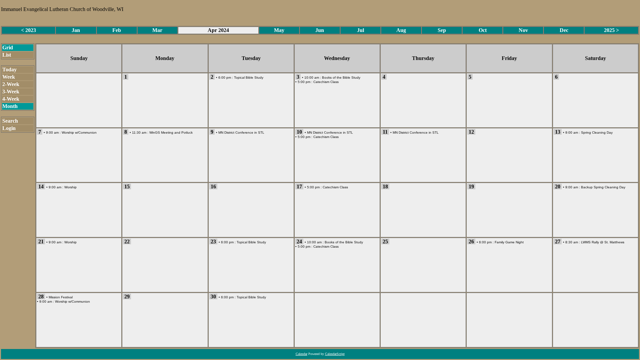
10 (299, 132)
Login (9, 128)
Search (10, 121)
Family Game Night (509, 242)
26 (471, 241)
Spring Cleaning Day (597, 132)
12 (471, 132)
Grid (7, 47)
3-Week (10, 91)
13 (557, 132)
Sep (442, 30)
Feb (116, 30)
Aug (401, 30)
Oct (483, 30)
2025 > (611, 30)
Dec (564, 30)
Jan (76, 30)
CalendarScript (335, 354)
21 (41, 241)
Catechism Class (326, 82)
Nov (523, 30)
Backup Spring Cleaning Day (603, 187)
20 (557, 186)
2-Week (10, 84)
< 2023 (28, 30)
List (6, 55)
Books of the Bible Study (341, 77)
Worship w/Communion (79, 132)
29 (127, 296)
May (279, 30)
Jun (319, 30)
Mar (157, 30)
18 (385, 186)
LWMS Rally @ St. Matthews (602, 242)
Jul (360, 30)
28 (41, 296)
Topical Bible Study (248, 77)
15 (127, 186)
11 (385, 132)
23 (213, 241)
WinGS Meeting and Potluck (171, 132)
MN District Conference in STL (241, 132)
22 (127, 241)
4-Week (10, 99)
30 (213, 296)
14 (41, 186)
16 (213, 186)
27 (557, 241)
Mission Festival (61, 297)
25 (385, 241)
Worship (70, 187)
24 (299, 241)
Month (10, 106)
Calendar (301, 354)
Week (8, 77)
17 (299, 186)
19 (471, 186)
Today (9, 69)
